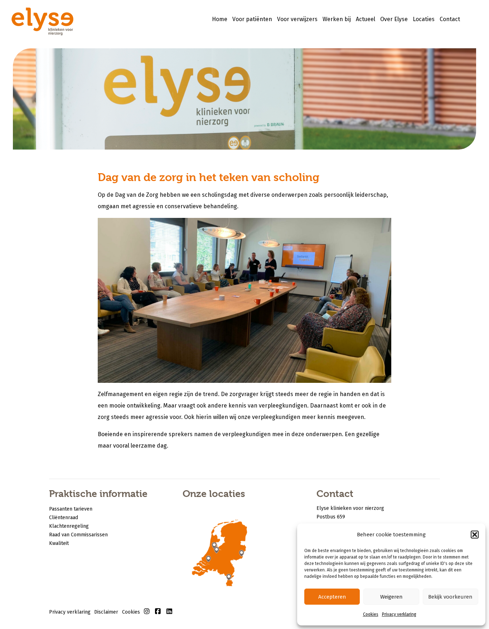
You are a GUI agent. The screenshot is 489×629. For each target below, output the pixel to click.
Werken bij (337, 19)
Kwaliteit (59, 543)
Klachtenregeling (69, 526)
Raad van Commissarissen (78, 535)
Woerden (217, 552)
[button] (474, 534)
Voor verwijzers (297, 19)
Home (219, 19)
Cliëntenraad (63, 518)
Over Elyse (394, 19)
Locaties (424, 19)
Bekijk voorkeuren (450, 597)
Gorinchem (208, 561)
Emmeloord (225, 537)
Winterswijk (243, 555)
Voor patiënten (252, 19)
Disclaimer (106, 612)
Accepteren (332, 597)
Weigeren (391, 597)
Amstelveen (214, 547)
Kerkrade (230, 581)
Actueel (365, 19)
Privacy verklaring (399, 614)
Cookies (370, 614)
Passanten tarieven (70, 509)
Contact (450, 19)
